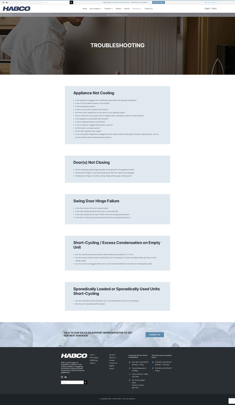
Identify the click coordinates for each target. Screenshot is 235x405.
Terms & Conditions (129, 399)
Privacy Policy (117, 399)
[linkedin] (7, 2)
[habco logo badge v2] (16, 7)
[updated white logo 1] (74, 354)
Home (108, 15)
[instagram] (3, 2)
